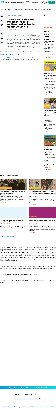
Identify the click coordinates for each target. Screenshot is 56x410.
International (51, 406)
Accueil (2, 9)
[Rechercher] (39, 399)
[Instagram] (41, 387)
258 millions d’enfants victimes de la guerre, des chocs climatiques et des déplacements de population (42, 193)
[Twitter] (36, 387)
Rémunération (40, 406)
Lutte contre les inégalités (31, 407)
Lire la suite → (47, 57)
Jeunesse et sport (22, 406)
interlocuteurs (21, 2)
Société (3, 406)
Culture (11, 407)
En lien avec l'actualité (16, 15)
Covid (24, 407)
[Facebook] (38, 387)
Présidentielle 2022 (42, 407)
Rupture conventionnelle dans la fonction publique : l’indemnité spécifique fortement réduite (49, 36)
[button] (2, 16)
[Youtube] (46, 387)
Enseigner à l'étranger (18, 407)
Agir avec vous (48, 27)
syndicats (13, 2)
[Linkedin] (43, 387)
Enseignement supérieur (31, 406)
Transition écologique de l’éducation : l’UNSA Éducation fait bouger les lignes (49, 151)
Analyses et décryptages (47, 69)
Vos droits (46, 406)
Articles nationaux (8, 9)
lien (8, 57)
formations (35, 2)
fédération (7, 2)
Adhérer (52, 3)
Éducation (8, 406)
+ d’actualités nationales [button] (8, 236)
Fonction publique (14, 406)
